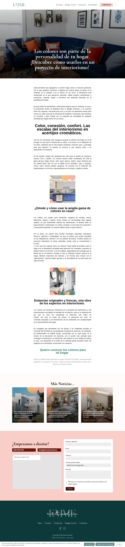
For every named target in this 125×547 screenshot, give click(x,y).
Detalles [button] (119, 544)
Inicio (40, 523)
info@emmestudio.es (48, 450)
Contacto (106, 5)
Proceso (59, 5)
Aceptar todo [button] (89, 544)
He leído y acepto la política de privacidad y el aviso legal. (87, 483)
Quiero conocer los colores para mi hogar (62, 351)
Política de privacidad (58, 538)
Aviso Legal (69, 538)
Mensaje (68, 469)
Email (67, 448)
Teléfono (68, 455)
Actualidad (92, 5)
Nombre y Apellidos (71, 441)
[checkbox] (67, 483)
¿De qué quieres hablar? (73, 462)
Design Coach (70, 5)
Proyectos (82, 5)
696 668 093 (18, 450)
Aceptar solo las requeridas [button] (105, 544)
